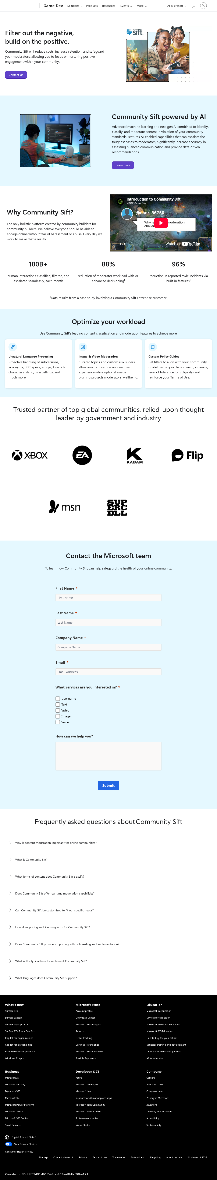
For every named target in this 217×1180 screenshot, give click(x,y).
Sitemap (43, 1157)
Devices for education (158, 1017)
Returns (80, 1031)
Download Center (85, 1017)
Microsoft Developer (87, 1084)
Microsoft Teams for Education (163, 1024)
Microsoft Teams (14, 1111)
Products (92, 6)
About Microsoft (155, 1084)
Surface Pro (11, 1010)
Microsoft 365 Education (159, 1031)
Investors (151, 1104)
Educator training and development (166, 1044)
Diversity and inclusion (159, 1111)
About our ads (174, 1157)
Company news (154, 1091)
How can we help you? (74, 736)
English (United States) (23, 1137)
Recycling (155, 1157)
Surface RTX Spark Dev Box (20, 1031)
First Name (65, 588)
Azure (79, 1077)
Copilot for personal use (18, 1044)
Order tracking (84, 1037)
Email (60, 662)
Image (66, 716)
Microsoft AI (12, 1077)
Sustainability (153, 1125)
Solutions (73, 6)
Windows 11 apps (14, 1058)
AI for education (155, 1058)
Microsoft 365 (12, 1097)
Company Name (69, 637)
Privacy (83, 1157)
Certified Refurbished (87, 1044)
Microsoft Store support (89, 1024)
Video (65, 710)
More (140, 6)
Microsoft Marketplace (88, 1111)
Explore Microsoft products (20, 1051)
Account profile (84, 1010)
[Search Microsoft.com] (193, 5)
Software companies (87, 1118)
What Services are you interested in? (86, 687)
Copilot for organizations (19, 1037)
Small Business (13, 1125)
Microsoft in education (158, 1010)
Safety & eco (138, 1157)
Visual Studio (83, 1125)
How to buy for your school (161, 1037)
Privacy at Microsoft (157, 1097)
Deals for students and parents (163, 1051)
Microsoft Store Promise (89, 1051)
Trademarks (118, 1157)
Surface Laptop (13, 1017)
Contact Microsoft (63, 1157)
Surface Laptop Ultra (16, 1024)
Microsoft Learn (84, 1091)
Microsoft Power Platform (19, 1104)
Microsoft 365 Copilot (17, 1118)
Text (64, 704)
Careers (150, 1077)
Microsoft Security (15, 1084)
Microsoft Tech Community (90, 1104)
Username (68, 699)
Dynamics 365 (12, 1091)
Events (124, 6)
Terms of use (100, 1157)
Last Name (65, 613)
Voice (65, 722)
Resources (108, 6)
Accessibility (153, 1118)
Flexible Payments (86, 1058)
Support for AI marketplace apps (94, 1097)
